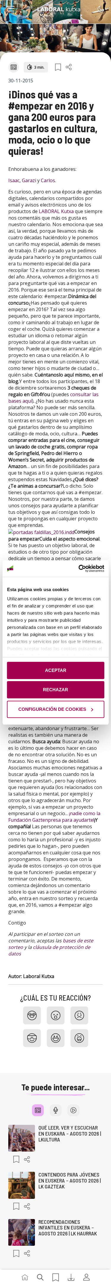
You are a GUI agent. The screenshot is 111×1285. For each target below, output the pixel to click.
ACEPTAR (55, 670)
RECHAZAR (55, 689)
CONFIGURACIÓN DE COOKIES (52, 709)
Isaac (14, 180)
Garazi (29, 180)
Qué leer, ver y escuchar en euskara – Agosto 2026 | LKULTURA (69, 1133)
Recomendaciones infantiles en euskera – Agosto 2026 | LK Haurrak (67, 1227)
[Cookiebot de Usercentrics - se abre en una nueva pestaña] (79, 568)
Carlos (48, 180)
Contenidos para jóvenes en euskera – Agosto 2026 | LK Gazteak (69, 1180)
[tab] (38, 1110)
